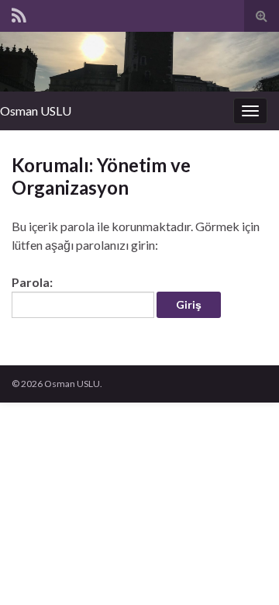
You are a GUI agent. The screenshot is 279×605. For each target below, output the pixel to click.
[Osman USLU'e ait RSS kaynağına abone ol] (19, 13)
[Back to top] (244, 570)
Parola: (32, 282)
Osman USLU (35, 110)
